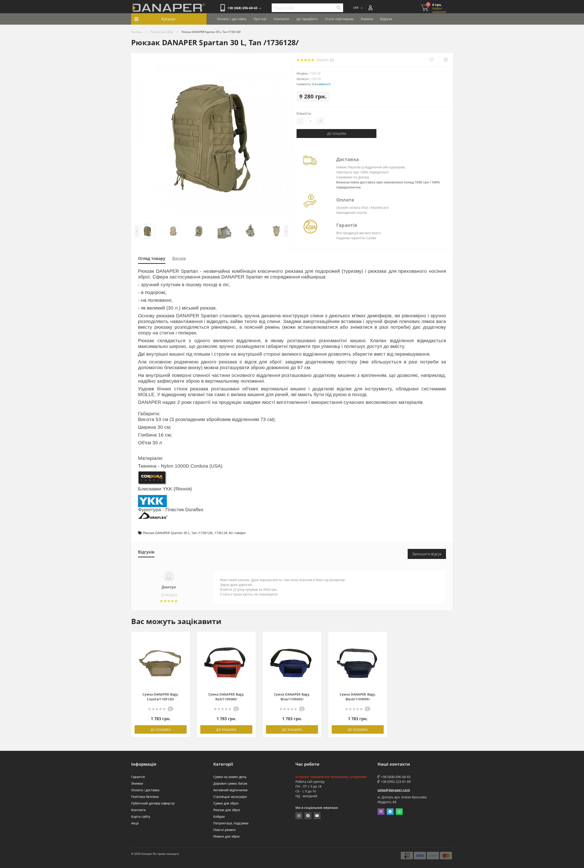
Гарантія (138, 777)
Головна (136, 32)
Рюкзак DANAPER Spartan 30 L (166, 533)
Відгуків (179, 258)
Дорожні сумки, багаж (230, 783)
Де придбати (307, 19)
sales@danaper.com (394, 790)
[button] (244, 8)
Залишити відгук (427, 553)
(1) (332, 60)
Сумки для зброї (225, 803)
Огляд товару (151, 258)
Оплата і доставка (231, 19)
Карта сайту (140, 816)
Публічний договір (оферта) (153, 803)
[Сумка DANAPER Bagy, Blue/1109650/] (292, 664)
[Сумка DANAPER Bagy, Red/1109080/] (226, 664)
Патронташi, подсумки (230, 823)
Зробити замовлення (439, 9)
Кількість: (304, 113)
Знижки (367, 19)
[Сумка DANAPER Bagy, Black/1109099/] (358, 664)
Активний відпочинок (230, 790)
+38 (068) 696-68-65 (395, 777)
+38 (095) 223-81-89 (395, 781)
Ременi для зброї (226, 836)
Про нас (260, 19)
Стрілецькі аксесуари (230, 796)
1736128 (220, 533)
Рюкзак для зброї (162, 32)
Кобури (219, 816)
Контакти (281, 19)
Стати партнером (339, 19)
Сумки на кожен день (230, 777)
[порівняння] (184, 645)
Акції (135, 823)
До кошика (336, 133)
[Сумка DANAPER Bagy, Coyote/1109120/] (160, 664)
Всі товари (237, 533)
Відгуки (386, 19)
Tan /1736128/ (202, 533)
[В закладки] (184, 638)
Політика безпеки (145, 796)
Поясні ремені (224, 830)
